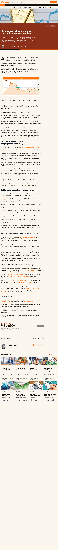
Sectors (30, 7)
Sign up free (53, 2)
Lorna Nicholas (8, 46)
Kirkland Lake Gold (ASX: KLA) (18, 280)
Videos (44, 7)
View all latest (52, 354)
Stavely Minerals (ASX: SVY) (33, 288)
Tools (35, 7)
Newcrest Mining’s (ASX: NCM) (30, 270)
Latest (14, 7)
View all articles (38, 344)
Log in (47, 2)
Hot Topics (9, 7)
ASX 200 (25, 7)
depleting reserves (28, 301)
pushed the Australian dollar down (27, 237)
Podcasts (49, 7)
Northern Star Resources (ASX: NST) (16, 274)
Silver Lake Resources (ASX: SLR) (25, 282)
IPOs (40, 7)
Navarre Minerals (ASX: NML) (17, 290)
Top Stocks (19, 7)
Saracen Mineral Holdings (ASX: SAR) (18, 276)
